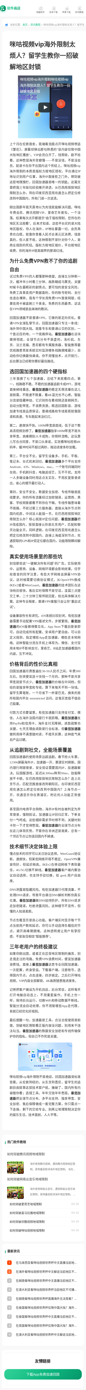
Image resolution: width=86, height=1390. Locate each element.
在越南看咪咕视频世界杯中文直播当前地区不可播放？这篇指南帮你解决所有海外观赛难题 (47, 1280)
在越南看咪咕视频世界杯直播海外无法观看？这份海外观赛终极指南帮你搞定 (47, 1298)
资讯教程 (79, 12)
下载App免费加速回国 (42, 1374)
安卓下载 (53, 12)
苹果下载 (66, 12)
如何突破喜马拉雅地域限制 (27, 1213)
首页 (25, 24)
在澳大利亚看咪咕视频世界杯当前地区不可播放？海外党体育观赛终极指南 (47, 1289)
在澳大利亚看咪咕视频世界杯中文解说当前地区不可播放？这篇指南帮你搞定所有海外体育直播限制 (47, 1334)
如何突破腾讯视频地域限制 (26, 1154)
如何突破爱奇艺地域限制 (26, 1204)
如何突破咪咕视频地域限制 (27, 1230)
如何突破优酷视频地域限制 (27, 1221)
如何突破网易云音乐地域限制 (27, 1179)
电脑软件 (40, 12)
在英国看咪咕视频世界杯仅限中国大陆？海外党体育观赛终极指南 (47, 1325)
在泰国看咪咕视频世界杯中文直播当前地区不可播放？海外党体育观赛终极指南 (47, 1316)
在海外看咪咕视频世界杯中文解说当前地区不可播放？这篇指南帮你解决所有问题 (47, 1271)
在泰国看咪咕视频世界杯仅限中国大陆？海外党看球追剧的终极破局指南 (47, 1307)
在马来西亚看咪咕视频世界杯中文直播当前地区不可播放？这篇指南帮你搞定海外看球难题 (47, 1262)
